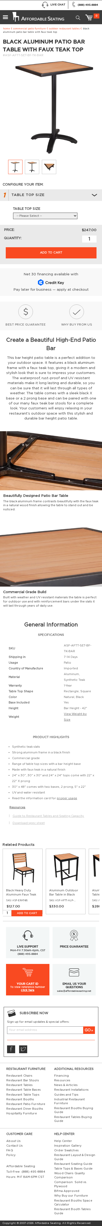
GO (88, 1030)
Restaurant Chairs (19, 1075)
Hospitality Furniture (21, 1113)
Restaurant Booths (20, 1099)
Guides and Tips (66, 1094)
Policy (10, 1155)
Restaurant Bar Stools (22, 1080)
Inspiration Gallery (67, 1145)
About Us (13, 1141)
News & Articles (66, 1085)
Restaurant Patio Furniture (25, 1104)
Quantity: (13, 238)
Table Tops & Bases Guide (73, 1168)
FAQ (9, 1150)
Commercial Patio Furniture (29, 29)
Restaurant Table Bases (23, 1089)
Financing (61, 1075)
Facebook (11, 1049)
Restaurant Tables (19, 1085)
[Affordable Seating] (37, 15)
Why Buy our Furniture (71, 1195)
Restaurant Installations (71, 1089)
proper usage (67, 798)
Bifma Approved (66, 1191)
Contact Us (14, 1145)
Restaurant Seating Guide (73, 1164)
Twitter (23, 1049)
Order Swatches (66, 1150)
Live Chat (57, 4)
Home (6, 29)
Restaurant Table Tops (22, 1094)
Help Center (63, 1141)
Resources (62, 1080)
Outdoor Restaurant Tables (64, 29)
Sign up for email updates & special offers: (38, 1021)
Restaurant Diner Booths (24, 1108)
